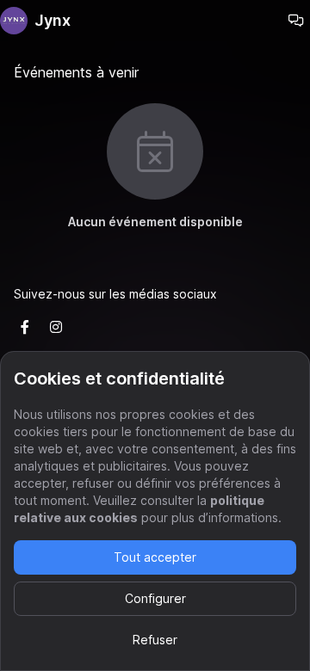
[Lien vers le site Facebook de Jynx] (25, 327)
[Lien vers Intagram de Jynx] (56, 327)
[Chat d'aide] (296, 20)
